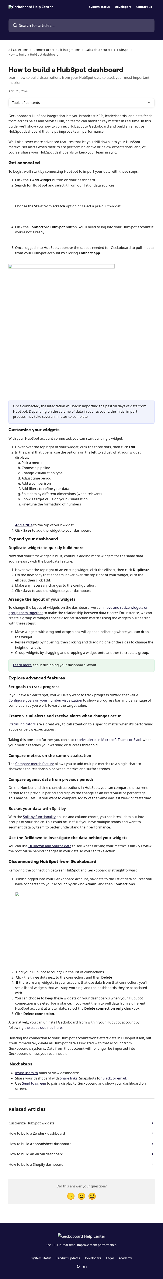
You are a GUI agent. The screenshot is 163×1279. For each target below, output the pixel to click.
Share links (68, 1078)
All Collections (18, 50)
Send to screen (34, 1083)
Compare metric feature (34, 763)
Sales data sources (99, 50)
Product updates (68, 1258)
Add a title (23, 525)
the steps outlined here (43, 1027)
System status (99, 6)
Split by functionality (39, 816)
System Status (41, 1258)
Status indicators (22, 724)
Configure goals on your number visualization (45, 700)
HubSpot (123, 50)
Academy (125, 1258)
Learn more (22, 665)
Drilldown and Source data (49, 846)
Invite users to (26, 1073)
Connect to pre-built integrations (57, 50)
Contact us (144, 6)
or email (119, 1078)
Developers (123, 6)
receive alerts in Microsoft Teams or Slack (108, 739)
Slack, (107, 1078)
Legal (110, 1258)
